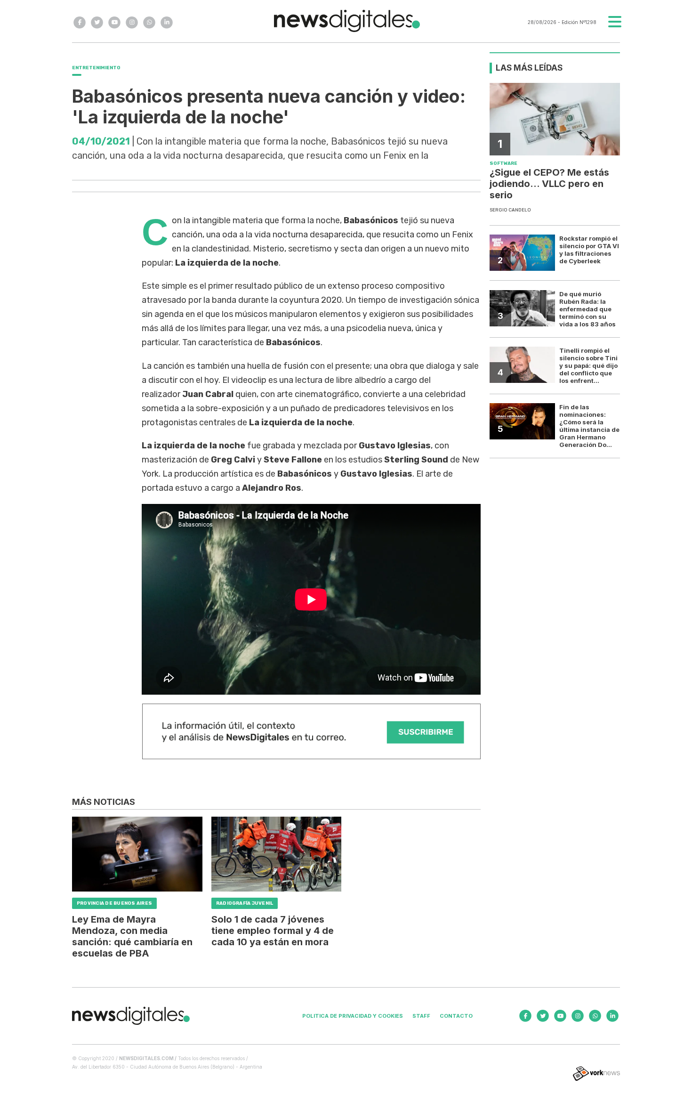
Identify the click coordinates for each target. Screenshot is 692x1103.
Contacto (456, 1016)
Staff (421, 1016)
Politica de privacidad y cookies (352, 1016)
